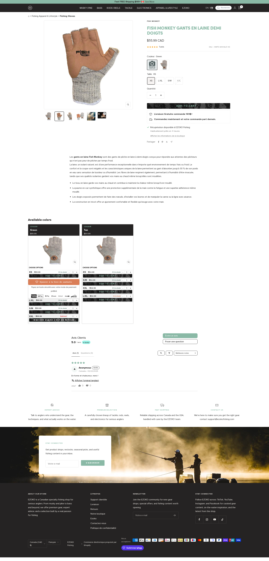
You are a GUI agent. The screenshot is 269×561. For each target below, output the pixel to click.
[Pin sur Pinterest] (162, 142)
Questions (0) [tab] (87, 353)
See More (149, 1)
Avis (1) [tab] (76, 353)
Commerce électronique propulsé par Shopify (100, 543)
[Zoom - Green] (54, 250)
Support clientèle (99, 499)
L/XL (160, 80)
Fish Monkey (153, 21)
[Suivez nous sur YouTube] (215, 519)
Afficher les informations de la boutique (167, 136)
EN (207, 8)
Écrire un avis (171, 335)
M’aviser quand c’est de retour (53, 320)
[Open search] (161, 353)
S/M (169, 80)
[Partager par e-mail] (171, 142)
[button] (223, 8)
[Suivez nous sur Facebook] (199, 519)
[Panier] (239, 7)
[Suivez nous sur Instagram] (207, 519)
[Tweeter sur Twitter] (167, 142)
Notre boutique (98, 513)
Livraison (95, 504)
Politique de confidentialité (103, 528)
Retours (94, 509)
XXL (179, 80)
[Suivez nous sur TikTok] (222, 519)
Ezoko (94, 518)
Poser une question (174, 341)
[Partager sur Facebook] (158, 142)
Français (52, 542)
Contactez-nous (98, 523)
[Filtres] (169, 353)
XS (151, 80)
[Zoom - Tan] (107, 250)
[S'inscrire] (174, 515)
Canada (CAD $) (36, 543)
